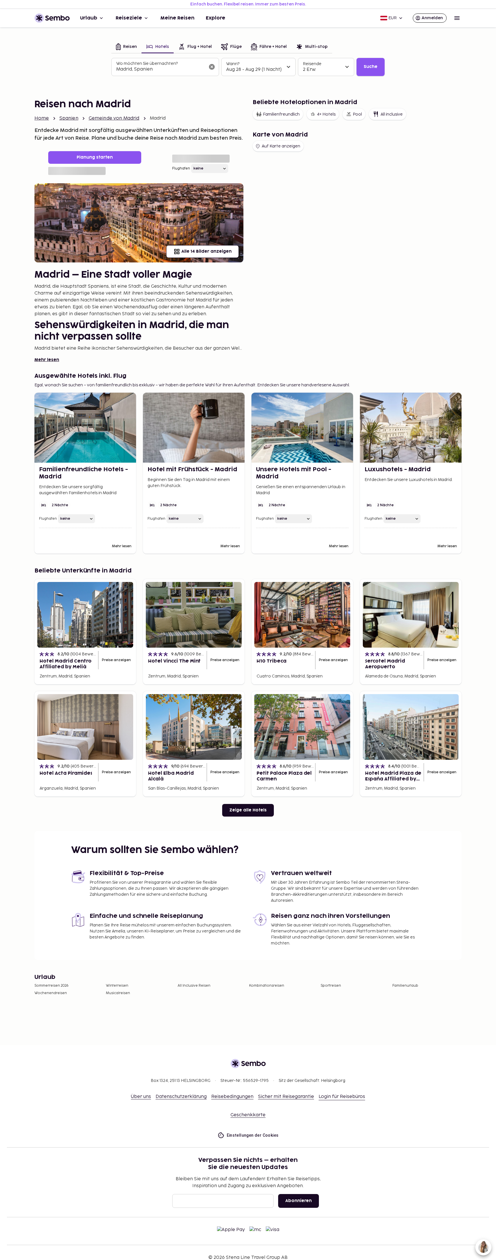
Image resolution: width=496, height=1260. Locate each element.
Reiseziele (129, 18)
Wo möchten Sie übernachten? (147, 63)
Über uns (141, 1096)
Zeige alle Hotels (248, 810)
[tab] (126, 47)
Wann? (232, 63)
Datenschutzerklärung (181, 1096)
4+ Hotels (326, 114)
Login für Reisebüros (342, 1096)
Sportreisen (331, 986)
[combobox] (160, 69)
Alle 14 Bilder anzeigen (206, 251)
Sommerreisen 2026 (51, 986)
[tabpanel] (248, 67)
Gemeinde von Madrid (114, 118)
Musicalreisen (118, 993)
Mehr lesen (46, 360)
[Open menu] (457, 18)
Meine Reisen (177, 18)
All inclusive (392, 114)
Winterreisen (117, 986)
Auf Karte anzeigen (281, 146)
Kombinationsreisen (266, 986)
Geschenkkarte (248, 1115)
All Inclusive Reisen (194, 986)
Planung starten (95, 157)
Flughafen (181, 168)
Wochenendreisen (50, 993)
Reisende (312, 63)
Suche (370, 67)
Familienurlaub (405, 986)
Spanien (68, 118)
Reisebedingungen (232, 1096)
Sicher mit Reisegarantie (286, 1096)
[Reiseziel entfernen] (211, 66)
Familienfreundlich (281, 114)
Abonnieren (298, 1201)
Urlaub (88, 18)
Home (41, 118)
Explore (215, 18)
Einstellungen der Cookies (253, 1135)
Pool (357, 114)
